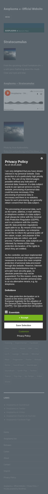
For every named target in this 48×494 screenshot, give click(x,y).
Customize (24, 331)
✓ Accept (23, 318)
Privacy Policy (24, 336)
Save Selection (23, 325)
